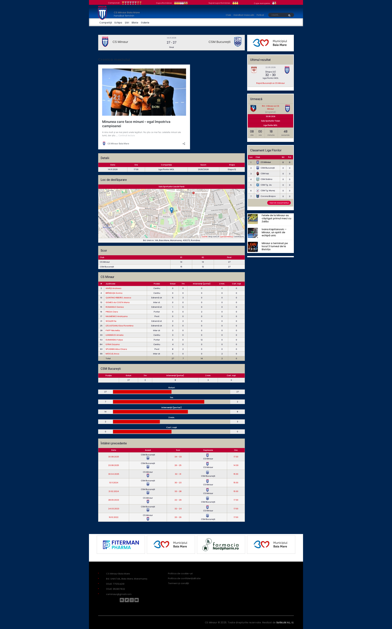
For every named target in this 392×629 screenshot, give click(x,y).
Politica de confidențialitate (184, 578)
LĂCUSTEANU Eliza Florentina (119, 325)
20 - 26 (178, 517)
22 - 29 (178, 499)
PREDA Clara (112, 311)
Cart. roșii (236, 283)
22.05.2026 (271, 67)
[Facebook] (122, 600)
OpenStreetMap (226, 236)
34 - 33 (178, 456)
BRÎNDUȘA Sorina (114, 293)
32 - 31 (178, 474)
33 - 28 (178, 491)
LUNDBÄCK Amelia (114, 335)
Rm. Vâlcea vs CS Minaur (270, 107)
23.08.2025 (113, 465)
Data (113, 450)
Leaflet (204, 236)
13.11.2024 (113, 482)
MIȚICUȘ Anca (112, 353)
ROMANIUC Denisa (115, 307)
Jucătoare (110, 283)
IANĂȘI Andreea (113, 288)
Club (258, 157)
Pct (289, 157)
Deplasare (208, 450)
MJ (283, 157)
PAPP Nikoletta (113, 330)
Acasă (148, 450)
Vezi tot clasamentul (279, 202)
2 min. (222, 283)
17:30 (236, 456)
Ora (235, 450)
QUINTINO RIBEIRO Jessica (118, 297)
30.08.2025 (113, 456)
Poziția (157, 283)
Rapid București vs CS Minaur (270, 83)
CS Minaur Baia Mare (127, 12)
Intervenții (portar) (202, 283)
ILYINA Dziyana (113, 344)
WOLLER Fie (111, 321)
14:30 (236, 465)
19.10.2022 (113, 517)
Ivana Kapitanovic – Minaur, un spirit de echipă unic (274, 232)
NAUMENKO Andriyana (117, 316)
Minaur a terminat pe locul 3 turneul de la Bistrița (275, 246)
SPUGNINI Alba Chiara (116, 349)
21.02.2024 (114, 491)
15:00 (236, 474)
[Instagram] (132, 600)
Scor (178, 450)
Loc (251, 157)
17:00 (236, 508)
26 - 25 (178, 465)
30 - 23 (178, 482)
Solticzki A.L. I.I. (285, 622)
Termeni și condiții (178, 583)
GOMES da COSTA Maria (118, 302)
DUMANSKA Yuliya (114, 339)
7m (183, 283)
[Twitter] (127, 600)
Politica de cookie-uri (180, 573)
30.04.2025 (113, 474)
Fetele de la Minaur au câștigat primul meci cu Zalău (276, 218)
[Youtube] (136, 600)
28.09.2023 (113, 499)
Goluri (172, 283)
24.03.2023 (113, 508)
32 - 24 (178, 508)
